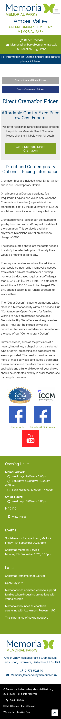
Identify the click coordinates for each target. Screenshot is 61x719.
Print (43, 49)
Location (26, 49)
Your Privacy (17, 700)
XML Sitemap (28, 706)
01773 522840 (33, 40)
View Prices (19, 516)
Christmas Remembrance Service (25, 575)
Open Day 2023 (15, 583)
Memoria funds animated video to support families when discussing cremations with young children (30, 594)
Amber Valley (31, 21)
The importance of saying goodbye (26, 617)
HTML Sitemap (11, 706)
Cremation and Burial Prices (30, 80)
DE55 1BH (53, 662)
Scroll (55, 712)
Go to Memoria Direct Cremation (30, 148)
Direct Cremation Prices (30, 89)
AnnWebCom (23, 712)
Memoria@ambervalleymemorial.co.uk (33, 44)
